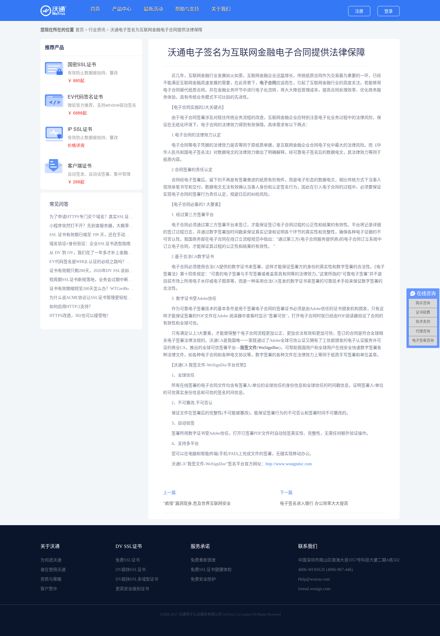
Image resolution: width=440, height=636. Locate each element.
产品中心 (121, 9)
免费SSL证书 (128, 560)
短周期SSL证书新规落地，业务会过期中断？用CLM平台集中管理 (91, 279)
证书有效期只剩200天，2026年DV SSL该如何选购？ (91, 270)
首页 (95, 9)
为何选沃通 (50, 560)
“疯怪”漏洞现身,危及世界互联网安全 (197, 503)
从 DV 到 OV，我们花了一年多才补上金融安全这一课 (91, 252)
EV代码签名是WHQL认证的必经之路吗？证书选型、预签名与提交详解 (91, 261)
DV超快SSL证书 (131, 569)
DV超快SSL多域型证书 (137, 579)
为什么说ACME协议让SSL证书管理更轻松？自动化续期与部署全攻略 (91, 297)
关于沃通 (50, 546)
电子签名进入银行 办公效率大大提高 (314, 503)
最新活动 (153, 9)
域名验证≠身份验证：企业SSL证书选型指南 (90, 243)
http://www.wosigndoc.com (288, 464)
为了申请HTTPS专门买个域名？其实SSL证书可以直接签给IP (91, 216)
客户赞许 (48, 589)
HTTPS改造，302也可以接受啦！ (80, 315)
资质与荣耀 (50, 579)
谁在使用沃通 (53, 569)
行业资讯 (97, 30)
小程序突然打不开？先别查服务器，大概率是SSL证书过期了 (91, 225)
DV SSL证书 (129, 546)
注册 (359, 11)
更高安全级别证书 (132, 589)
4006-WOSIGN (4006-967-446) (325, 569)
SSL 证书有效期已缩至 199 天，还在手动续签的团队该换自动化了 (91, 234)
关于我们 (220, 9)
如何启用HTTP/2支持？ (71, 306)
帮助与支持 (187, 9)
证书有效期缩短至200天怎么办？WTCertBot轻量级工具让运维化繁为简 (91, 288)
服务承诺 (200, 546)
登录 (388, 11)
